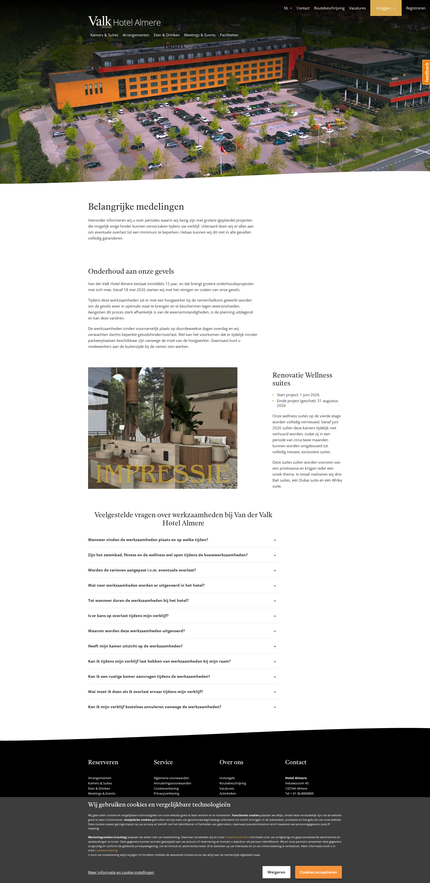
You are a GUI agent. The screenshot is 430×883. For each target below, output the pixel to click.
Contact (303, 7)
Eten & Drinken (167, 34)
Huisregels (227, 778)
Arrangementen (136, 34)
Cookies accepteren (318, 872)
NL (286, 7)
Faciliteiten (229, 34)
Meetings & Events (199, 34)
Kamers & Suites (104, 34)
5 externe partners (237, 837)
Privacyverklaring (166, 793)
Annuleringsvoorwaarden (172, 783)
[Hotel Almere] (124, 26)
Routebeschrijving (329, 7)
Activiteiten (227, 793)
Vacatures (357, 7)
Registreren (416, 7)
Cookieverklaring (106, 850)
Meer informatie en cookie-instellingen (121, 872)
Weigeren (276, 872)
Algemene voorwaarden (171, 778)
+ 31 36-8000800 (302, 793)
